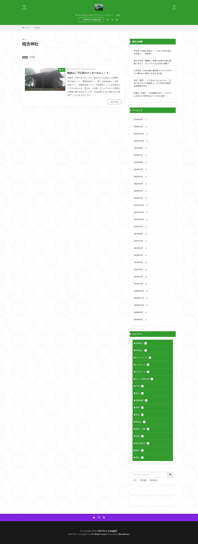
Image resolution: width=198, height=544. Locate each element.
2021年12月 (140, 205)
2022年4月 (140, 176)
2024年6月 (140, 119)
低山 (139, 393)
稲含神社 (37, 28)
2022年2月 (140, 191)
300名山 (141, 350)
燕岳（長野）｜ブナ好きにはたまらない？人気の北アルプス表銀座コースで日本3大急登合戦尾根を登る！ (152, 83)
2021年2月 (140, 276)
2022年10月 (140, 141)
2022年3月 (140, 184)
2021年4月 (140, 262)
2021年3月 (140, 269)
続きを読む (115, 102)
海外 (139, 407)
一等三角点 (143, 480)
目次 (118, 15)
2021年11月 (140, 212)
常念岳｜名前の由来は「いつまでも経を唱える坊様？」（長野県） (152, 52)
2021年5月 (140, 255)
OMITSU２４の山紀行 (107, 531)
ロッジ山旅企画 (144, 379)
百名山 (140, 422)
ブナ (135, 480)
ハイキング (142, 364)
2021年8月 (140, 234)
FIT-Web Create (98, 534)
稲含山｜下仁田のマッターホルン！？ (88, 72)
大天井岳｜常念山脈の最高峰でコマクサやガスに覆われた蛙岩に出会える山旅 (152, 71)
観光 (139, 450)
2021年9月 (140, 226)
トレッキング (143, 357)
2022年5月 (140, 169)
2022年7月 (140, 155)
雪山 (139, 457)
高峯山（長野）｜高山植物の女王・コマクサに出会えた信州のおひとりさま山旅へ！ (152, 94)
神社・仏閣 (142, 429)
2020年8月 (140, 319)
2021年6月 (140, 248)
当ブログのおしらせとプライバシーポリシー (94, 15)
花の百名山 (142, 443)
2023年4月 (140, 126)
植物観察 (141, 400)
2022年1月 (140, 198)
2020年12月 (141, 291)
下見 (139, 386)
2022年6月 (140, 162)
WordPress (124, 534)
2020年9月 (140, 312)
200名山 (141, 343)
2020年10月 (141, 305)
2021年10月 (140, 219)
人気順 (32, 57)
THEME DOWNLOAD (92, 19)
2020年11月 (141, 298)
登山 (62, 70)
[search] (170, 474)
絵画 (139, 436)
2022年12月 (140, 133)
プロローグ (142, 372)
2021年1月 (140, 284)
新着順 (25, 57)
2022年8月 (140, 148)
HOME (27, 28)
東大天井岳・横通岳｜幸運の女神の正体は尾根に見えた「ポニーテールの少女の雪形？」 (152, 62)
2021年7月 (140, 241)
